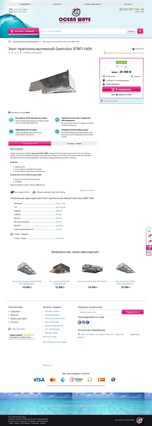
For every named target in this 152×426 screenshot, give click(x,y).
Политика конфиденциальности (96, 406)
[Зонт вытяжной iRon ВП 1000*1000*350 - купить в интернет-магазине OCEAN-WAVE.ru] (59, 267)
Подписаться (132, 312)
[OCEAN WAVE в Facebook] (87, 322)
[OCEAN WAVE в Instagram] (83, 322)
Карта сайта (48, 406)
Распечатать (139, 49)
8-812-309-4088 (20, 9)
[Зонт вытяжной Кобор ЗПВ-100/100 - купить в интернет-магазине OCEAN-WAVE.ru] (92, 267)
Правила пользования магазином (66, 406)
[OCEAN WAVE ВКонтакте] (79, 322)
